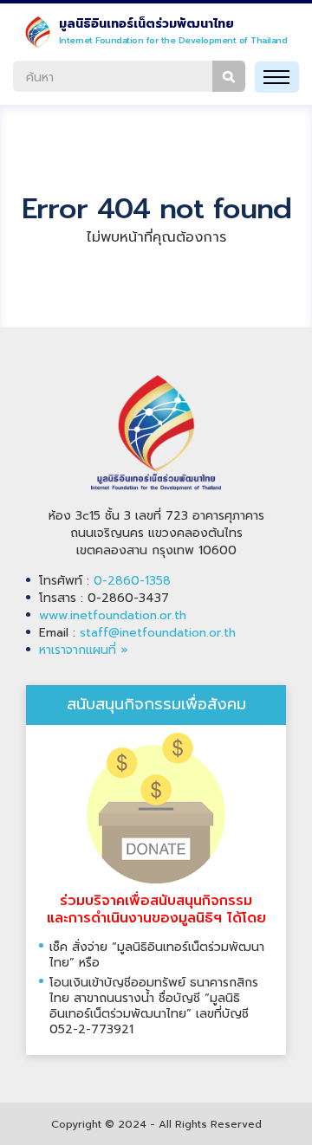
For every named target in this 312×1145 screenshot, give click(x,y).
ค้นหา (228, 76)
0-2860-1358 (132, 581)
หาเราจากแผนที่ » (83, 650)
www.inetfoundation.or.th (112, 615)
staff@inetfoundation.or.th (158, 633)
